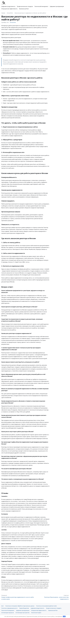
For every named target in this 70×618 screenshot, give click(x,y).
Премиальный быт (24, 9)
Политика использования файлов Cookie (46, 606)
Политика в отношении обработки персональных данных (19, 606)
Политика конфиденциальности (9, 608)
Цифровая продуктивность (8, 6)
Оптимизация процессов (7, 612)
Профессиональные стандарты (25, 6)
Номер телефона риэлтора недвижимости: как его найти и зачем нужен (17, 597)
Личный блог (10, 13)
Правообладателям (24, 608)
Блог (2, 606)
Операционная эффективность (9, 9)
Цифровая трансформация (57, 6)
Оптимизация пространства (22, 612)
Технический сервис (36, 612)
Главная (3, 13)
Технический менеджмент (41, 6)
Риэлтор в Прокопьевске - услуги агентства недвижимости (56, 597)
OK (64, 616)
